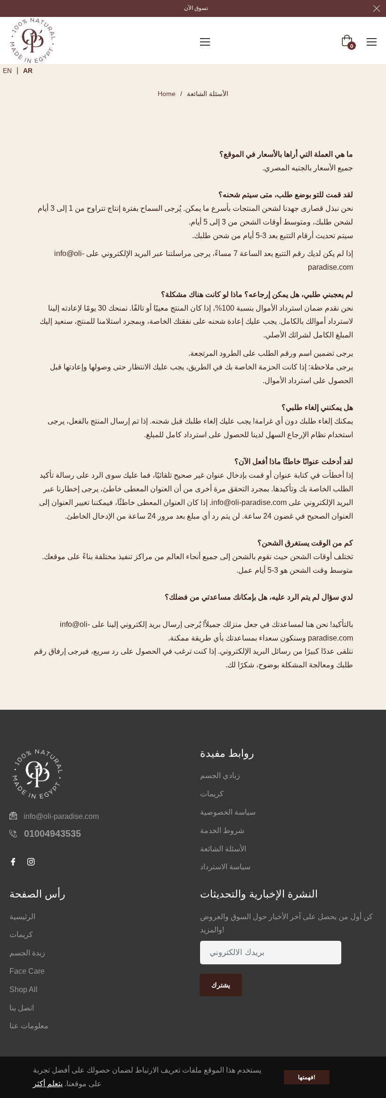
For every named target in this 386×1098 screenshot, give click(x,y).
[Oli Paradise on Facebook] (207, 1017)
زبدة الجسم (27, 953)
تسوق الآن (196, 8)
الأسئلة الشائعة (223, 849)
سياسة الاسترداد (225, 867)
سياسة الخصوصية (228, 812)
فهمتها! (306, 1077)
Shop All (23, 990)
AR (27, 70)
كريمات (212, 794)
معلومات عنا (28, 1026)
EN (7, 70)
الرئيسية (22, 917)
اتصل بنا (21, 1008)
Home (167, 93)
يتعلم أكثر (48, 1084)
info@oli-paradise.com (61, 816)
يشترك (220, 985)
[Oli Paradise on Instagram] (232, 1017)
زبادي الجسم (220, 775)
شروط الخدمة (222, 830)
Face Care (27, 971)
